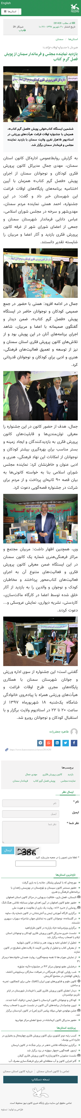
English (6, 3)
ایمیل (75, 812)
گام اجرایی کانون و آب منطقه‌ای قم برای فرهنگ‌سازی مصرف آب (42, 1061)
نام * (76, 801)
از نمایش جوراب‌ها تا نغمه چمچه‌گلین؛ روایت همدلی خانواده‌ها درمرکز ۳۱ (41, 959)
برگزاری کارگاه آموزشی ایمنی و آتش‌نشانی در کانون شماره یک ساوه (40, 913)
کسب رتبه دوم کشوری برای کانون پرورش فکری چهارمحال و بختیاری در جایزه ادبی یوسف (41, 1038)
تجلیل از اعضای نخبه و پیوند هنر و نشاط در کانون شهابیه (46, 943)
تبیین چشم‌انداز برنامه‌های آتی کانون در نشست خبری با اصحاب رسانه (39, 1005)
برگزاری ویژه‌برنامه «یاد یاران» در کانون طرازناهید (50, 928)
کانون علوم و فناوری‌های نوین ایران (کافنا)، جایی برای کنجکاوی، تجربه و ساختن (41, 983)
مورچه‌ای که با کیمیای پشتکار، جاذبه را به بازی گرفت (49, 883)
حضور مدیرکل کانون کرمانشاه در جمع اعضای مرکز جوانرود (45, 1020)
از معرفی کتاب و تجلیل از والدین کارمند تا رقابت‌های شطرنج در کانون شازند (42, 950)
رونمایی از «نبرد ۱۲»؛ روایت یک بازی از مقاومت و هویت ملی (44, 908)
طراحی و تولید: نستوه (12, 1109)
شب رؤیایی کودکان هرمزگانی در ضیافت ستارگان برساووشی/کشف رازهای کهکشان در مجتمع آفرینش (43, 974)
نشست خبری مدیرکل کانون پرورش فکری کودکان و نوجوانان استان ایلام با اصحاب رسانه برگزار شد (43, 935)
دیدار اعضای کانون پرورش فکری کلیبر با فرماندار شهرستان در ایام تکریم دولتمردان (43, 993)
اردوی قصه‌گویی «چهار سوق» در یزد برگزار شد (51, 1050)
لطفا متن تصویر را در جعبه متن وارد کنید (57, 858)
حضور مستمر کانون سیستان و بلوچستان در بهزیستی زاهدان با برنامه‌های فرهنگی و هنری (45, 890)
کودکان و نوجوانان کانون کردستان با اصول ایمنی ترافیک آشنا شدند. (40, 1000)
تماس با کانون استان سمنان (53, 1071)
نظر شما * (73, 823)
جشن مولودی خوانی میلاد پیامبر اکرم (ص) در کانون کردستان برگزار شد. (43, 1013)
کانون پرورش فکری (52, 774)
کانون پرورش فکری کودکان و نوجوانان (54, 8)
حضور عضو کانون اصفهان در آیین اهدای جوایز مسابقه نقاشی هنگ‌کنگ (39, 903)
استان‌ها (11, 11)
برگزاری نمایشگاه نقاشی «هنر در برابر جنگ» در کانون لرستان (43, 1045)
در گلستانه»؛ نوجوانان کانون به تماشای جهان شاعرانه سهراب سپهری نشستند (42, 921)
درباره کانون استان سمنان (17, 1071)
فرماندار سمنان (20, 781)
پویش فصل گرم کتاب (44, 781)
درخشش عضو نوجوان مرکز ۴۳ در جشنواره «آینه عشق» (46, 967)
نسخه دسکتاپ (40, 1079)
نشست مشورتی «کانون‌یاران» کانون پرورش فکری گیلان (47, 1056)
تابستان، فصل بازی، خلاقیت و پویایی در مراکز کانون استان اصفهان (41, 897)
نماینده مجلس (68, 781)
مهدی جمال (31, 774)
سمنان (59, 39)
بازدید (70, 774)
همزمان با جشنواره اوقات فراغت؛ (60, 47)
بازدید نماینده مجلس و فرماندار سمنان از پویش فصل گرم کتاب (41, 57)
